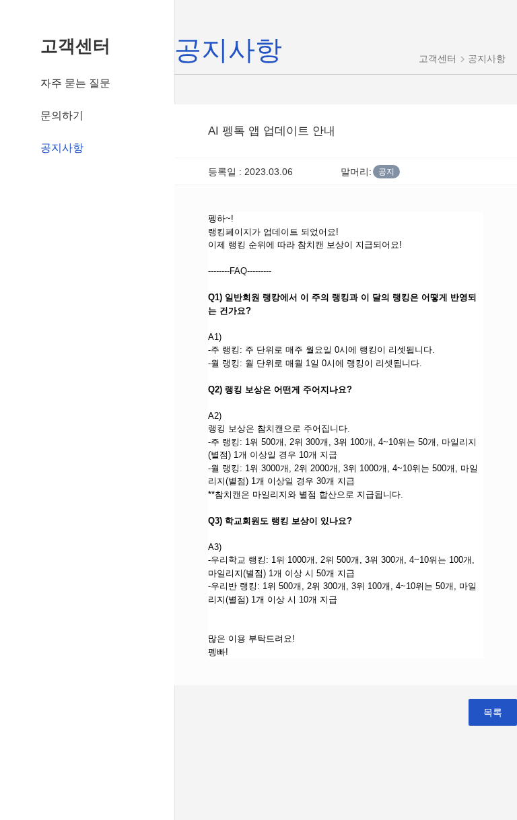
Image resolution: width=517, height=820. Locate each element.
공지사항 (61, 147)
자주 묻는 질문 (75, 83)
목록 (492, 712)
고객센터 (75, 46)
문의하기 (61, 115)
